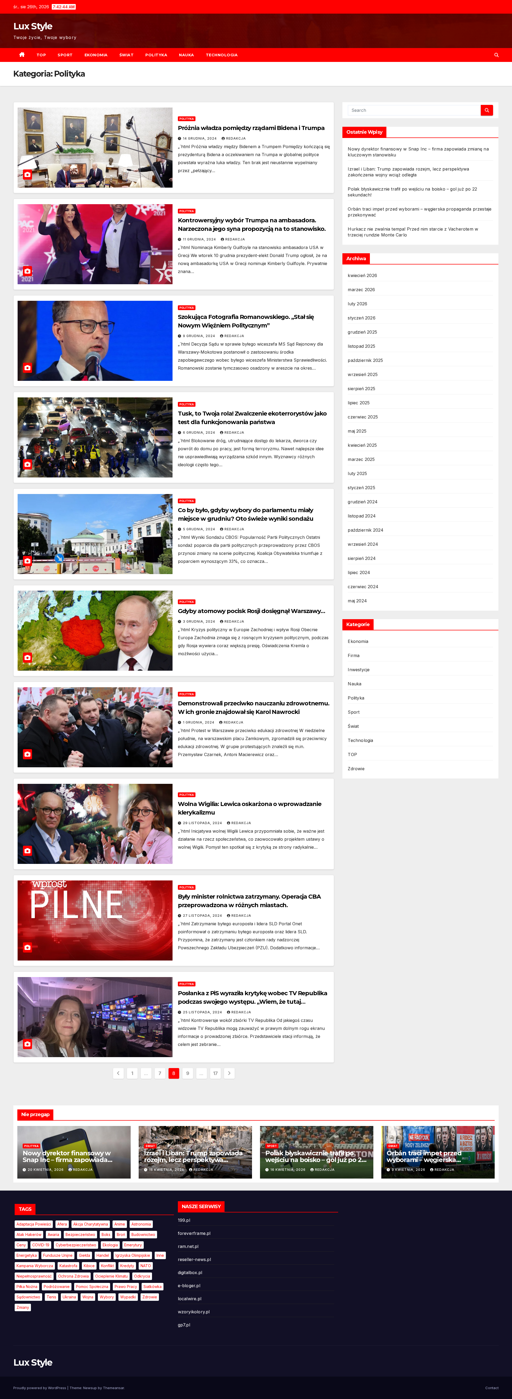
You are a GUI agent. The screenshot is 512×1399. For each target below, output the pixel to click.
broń (121, 1234)
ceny (21, 1245)
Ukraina (69, 1297)
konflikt (107, 1265)
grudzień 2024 (363, 501)
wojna (87, 1297)
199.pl (184, 1220)
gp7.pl (184, 1324)
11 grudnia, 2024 (200, 239)
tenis (51, 1297)
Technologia (222, 55)
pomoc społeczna (92, 1286)
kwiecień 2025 (362, 445)
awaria (53, 1234)
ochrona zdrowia (73, 1276)
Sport (65, 55)
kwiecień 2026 (362, 275)
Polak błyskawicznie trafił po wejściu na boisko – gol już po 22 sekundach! (315, 1159)
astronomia (141, 1224)
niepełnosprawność (34, 1276)
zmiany (23, 1307)
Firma (353, 655)
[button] (496, 55)
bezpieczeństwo (80, 1234)
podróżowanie (57, 1286)
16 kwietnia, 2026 (167, 1170)
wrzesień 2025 (363, 374)
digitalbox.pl (190, 1272)
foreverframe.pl (194, 1233)
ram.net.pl (188, 1246)
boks (106, 1234)
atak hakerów (29, 1234)
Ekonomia (96, 55)
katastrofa (68, 1265)
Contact (492, 1388)
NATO (146, 1265)
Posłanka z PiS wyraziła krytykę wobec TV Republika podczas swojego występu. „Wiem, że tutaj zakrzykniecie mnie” (252, 1002)
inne (160, 1255)
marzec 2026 (361, 289)
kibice (89, 1265)
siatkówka (152, 1286)
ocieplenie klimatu (111, 1276)
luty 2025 (357, 473)
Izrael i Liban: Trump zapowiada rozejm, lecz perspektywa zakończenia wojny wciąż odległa (195, 1159)
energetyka (27, 1255)
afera (62, 1224)
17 (215, 1073)
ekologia (110, 1245)
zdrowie (149, 1297)
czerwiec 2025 (363, 417)
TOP (41, 55)
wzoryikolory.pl (194, 1311)
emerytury (133, 1245)
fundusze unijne (58, 1255)
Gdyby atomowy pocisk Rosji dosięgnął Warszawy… (251, 611)
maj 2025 (357, 431)
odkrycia (142, 1276)
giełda (84, 1255)
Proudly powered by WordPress (40, 1388)
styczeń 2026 (361, 318)
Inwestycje (359, 669)
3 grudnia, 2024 (199, 621)
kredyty (127, 1265)
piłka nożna (27, 1286)
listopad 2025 (361, 346)
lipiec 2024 (359, 572)
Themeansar (113, 1388)
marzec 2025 (361, 459)
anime (119, 1224)
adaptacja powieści (34, 1224)
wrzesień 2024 (363, 544)
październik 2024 (365, 530)
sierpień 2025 (361, 388)
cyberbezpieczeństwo (76, 1245)
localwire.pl (189, 1298)
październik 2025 (365, 360)
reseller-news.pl (194, 1259)
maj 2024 (357, 600)
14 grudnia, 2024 (200, 138)
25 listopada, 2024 (203, 1012)
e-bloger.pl (189, 1285)
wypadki (128, 1297)
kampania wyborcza (35, 1265)
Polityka (156, 55)
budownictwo (143, 1234)
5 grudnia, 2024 (199, 529)
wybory (107, 1297)
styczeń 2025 (361, 487)
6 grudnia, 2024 (199, 432)
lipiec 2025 (359, 402)
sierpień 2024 (362, 558)
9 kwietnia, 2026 (409, 1170)
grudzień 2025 (362, 332)
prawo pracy (126, 1286)
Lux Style (32, 26)
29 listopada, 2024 (203, 823)
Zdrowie (356, 768)
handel (103, 1255)
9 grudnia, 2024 (199, 336)
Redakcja (236, 138)
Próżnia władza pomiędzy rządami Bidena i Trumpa (251, 128)
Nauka (186, 55)
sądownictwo (28, 1297)
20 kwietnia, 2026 (46, 1170)
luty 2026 (357, 303)
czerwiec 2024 (363, 586)
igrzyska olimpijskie (132, 1255)
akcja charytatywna (90, 1224)
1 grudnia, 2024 (199, 722)
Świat (126, 55)
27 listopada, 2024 (203, 916)
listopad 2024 (362, 516)
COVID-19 (40, 1245)
